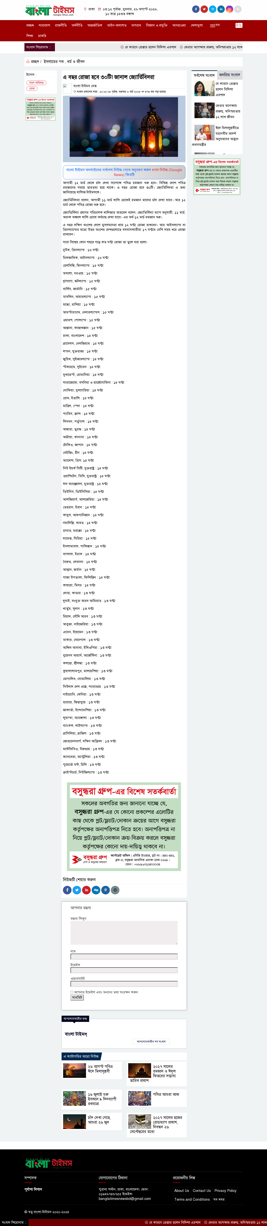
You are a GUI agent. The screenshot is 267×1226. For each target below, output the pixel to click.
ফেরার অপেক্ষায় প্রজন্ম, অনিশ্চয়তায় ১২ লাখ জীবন (194, 47)
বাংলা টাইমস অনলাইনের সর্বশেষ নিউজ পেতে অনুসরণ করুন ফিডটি (124, 172)
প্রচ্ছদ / (35, 61)
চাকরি (42, 36)
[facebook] (196, 9)
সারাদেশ (44, 25)
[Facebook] (67, 890)
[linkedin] (221, 9)
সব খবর (219, 1199)
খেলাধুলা (197, 25)
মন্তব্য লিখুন (78, 918)
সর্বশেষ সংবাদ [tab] (204, 75)
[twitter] (204, 9)
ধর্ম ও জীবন (76, 61)
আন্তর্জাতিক (94, 25)
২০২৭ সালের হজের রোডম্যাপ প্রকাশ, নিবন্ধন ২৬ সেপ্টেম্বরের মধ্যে (156, 1124)
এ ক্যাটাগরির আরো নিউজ (81, 1056)
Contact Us (202, 1191)
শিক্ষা (29, 36)
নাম (73, 951)
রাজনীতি (61, 25)
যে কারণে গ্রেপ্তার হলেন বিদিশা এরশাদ (126, 47)
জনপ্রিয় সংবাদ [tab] (229, 75)
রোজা (32, 88)
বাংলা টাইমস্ (76, 1034)
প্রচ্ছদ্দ (30, 25)
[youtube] (229, 9)
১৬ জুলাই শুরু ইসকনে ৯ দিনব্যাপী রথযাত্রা (102, 1099)
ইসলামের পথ (54, 61)
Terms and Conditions (192, 1199)
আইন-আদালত (116, 25)
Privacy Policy (225, 1191)
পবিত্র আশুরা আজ (166, 1094)
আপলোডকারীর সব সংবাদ (151, 1041)
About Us (181, 1191)
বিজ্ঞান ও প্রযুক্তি (157, 25)
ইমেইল (75, 965)
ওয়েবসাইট (78, 978)
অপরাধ (136, 25)
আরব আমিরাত (36, 82)
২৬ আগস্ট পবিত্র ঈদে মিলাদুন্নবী (100, 1069)
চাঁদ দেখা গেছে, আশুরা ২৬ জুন (99, 1120)
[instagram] (212, 9)
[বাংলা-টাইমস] (49, 10)
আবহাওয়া (179, 25)
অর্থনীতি (77, 25)
